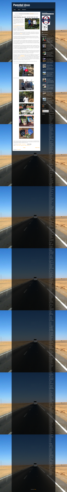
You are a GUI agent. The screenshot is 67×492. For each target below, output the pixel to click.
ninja (50, 336)
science (50, 399)
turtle (50, 441)
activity (50, 106)
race (23, 145)
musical (50, 318)
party (50, 350)
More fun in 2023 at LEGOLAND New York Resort (49, 99)
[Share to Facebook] (30, 144)
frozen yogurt (51, 239)
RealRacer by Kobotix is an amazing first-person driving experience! (50, 85)
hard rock (50, 260)
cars (49, 161)
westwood (50, 457)
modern (50, 311)
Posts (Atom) (19, 149)
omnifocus (50, 341)
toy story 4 (50, 437)
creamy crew (51, 189)
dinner (50, 203)
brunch (50, 151)
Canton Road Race (17, 25)
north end (50, 337)
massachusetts (51, 302)
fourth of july (51, 234)
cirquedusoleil (51, 169)
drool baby (50, 208)
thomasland (50, 436)
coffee (50, 176)
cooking (50, 186)
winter (50, 459)
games (50, 242)
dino (49, 204)
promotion (50, 366)
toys (49, 438)
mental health (51, 308)
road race (28, 145)
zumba (50, 474)
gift (49, 243)
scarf (50, 397)
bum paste (50, 154)
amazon (50, 110)
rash (49, 370)
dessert (50, 197)
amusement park (51, 113)
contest (50, 185)
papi (49, 345)
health (50, 265)
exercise (50, 213)
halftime (50, 256)
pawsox (50, 354)
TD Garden (50, 432)
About (19, 9)
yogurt (50, 473)
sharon (50, 406)
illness (50, 280)
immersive (50, 281)
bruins (50, 150)
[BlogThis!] (28, 144)
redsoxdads (50, 377)
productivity (50, 365)
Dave (44, 105)
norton (50, 338)
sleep (50, 409)
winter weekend (51, 460)
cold (49, 177)
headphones (50, 264)
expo (50, 214)
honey (50, 273)
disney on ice (51, 206)
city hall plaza (51, 172)
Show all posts (31, 13)
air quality (50, 108)
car (49, 158)
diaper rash (50, 201)
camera (50, 155)
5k (49, 105)
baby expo (50, 127)
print (49, 364)
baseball (50, 129)
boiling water (51, 145)
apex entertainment (51, 115)
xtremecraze (51, 472)
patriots (50, 353)
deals (50, 194)
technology (50, 434)
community (50, 180)
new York (50, 334)
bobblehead (50, 143)
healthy (22, 145)
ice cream (50, 278)
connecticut (50, 182)
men (49, 307)
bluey (50, 142)
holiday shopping (51, 268)
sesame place (51, 403)
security (50, 402)
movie (50, 317)
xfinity (50, 471)
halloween (50, 257)
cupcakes (50, 191)
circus (50, 167)
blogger (50, 138)
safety (50, 394)
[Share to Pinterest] (30, 144)
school (50, 398)
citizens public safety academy (51, 170)
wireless (50, 462)
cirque (50, 168)
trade (50, 439)
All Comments (45, 111)
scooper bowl (51, 400)
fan (49, 219)
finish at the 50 (51, 226)
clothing (50, 174)
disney (50, 205)
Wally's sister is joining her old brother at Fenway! (49, 52)
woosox (50, 464)
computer (50, 181)
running (50, 393)
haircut (50, 255)
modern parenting (50, 313)
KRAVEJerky (22, 55)
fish (49, 228)
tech (49, 433)
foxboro (50, 236)
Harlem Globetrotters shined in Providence (49, 91)
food (49, 231)
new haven (50, 332)
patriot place (51, 352)
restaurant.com (51, 383)
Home (15, 9)
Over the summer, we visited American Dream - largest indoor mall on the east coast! (49, 65)
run (49, 392)
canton (17, 145)
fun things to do (51, 240)
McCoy (50, 306)
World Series (51, 470)
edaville (50, 210)
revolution (50, 387)
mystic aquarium (51, 320)
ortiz (49, 343)
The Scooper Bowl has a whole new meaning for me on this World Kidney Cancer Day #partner (49, 45)
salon (50, 396)
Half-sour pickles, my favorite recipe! (49, 79)
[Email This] (27, 144)
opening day (50, 342)
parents (50, 347)
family (50, 216)
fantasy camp (51, 221)
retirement (50, 385)
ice (49, 277)
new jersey (50, 333)
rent (49, 382)
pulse (50, 367)
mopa (50, 316)
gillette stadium (51, 244)
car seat (50, 159)
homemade (50, 272)
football (50, 233)
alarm (50, 109)
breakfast (50, 147)
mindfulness (50, 309)
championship (51, 164)
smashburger (51, 410)
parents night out (51, 348)
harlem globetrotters (51, 262)
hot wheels (50, 274)
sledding (50, 408)
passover (50, 351)
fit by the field (51, 229)
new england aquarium (51, 327)
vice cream (50, 447)
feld (49, 224)
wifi (49, 458)
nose (50, 339)
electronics (50, 211)
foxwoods (50, 237)
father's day (50, 223)
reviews (50, 386)
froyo (50, 238)
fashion (50, 222)
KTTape (21, 33)
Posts (44, 110)
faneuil (50, 220)
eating (50, 209)
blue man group (51, 139)
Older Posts (37, 147)
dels (49, 196)
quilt (49, 368)
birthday (50, 132)
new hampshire (51, 330)
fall (49, 215)
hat (49, 263)
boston (50, 146)
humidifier (50, 276)
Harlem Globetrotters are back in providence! (49, 59)
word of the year (51, 467)
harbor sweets (51, 258)
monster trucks (51, 314)
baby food (50, 128)
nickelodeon (50, 335)
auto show (50, 125)
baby (50, 126)
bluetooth (50, 141)
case (50, 162)
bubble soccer (51, 152)
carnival (50, 160)
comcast (50, 178)
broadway (50, 149)
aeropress (50, 107)
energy (50, 212)
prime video (50, 363)
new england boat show (51, 329)
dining (50, 202)
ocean (50, 340)
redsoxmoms (51, 378)
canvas (50, 157)
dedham (50, 195)
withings (50, 463)
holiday (50, 267)
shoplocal (50, 407)
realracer (50, 371)
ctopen (50, 190)
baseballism (50, 130)
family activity (51, 217)
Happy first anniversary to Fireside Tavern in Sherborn (50, 72)
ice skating (50, 279)
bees (50, 131)
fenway (50, 225)
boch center (50, 144)
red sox (50, 373)
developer (50, 199)
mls (49, 310)
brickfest (50, 148)
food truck (50, 232)
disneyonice (50, 207)
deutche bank (51, 198)
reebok (25, 145)
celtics (50, 163)
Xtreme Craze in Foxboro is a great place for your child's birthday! (50, 39)
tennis (50, 435)
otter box (50, 344)
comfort (50, 179)
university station (50, 443)
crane (50, 188)
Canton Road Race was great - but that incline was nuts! (25, 17)
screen (50, 401)
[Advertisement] (46, 480)
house (50, 275)
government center (50, 250)
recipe (50, 372)
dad (49, 192)
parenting (50, 346)
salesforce (50, 395)
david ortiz (50, 193)
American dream (51, 111)
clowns (50, 175)
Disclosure (24, 9)
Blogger (35, 489)
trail (49, 440)
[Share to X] (29, 144)
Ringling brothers (51, 388)
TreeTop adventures (22, 56)
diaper (50, 200)
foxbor (50, 235)
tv (49, 442)
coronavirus (50, 187)
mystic (50, 319)
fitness (19, 145)
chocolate (50, 166)
